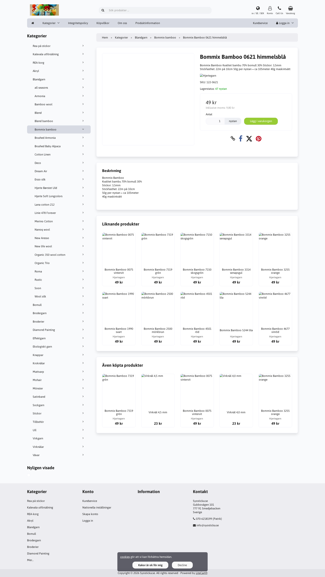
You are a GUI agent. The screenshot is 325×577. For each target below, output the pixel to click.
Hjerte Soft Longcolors (48, 196)
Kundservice (260, 23)
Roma (38, 271)
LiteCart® (201, 573)
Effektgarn (39, 338)
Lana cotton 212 (45, 204)
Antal (209, 114)
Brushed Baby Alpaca (48, 146)
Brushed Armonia (45, 137)
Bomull (37, 304)
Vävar (36, 455)
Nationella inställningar (96, 507)
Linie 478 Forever (45, 212)
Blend (38, 112)
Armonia (40, 96)
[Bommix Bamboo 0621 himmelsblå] (33, 476)
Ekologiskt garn (42, 346)
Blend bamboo (44, 121)
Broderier (38, 321)
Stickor (37, 413)
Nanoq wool (42, 229)
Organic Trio (42, 263)
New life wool (43, 246)
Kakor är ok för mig (150, 565)
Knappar (38, 355)
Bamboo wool (43, 104)
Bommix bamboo (45, 129)
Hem (105, 37)
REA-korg (38, 62)
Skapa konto (90, 514)
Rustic (38, 279)
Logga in (283, 23)
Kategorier (49, 23)
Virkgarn (38, 438)
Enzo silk (40, 179)
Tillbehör (38, 421)
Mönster (38, 388)
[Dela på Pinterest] (258, 138)
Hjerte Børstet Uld (46, 187)
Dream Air (41, 171)
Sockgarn (38, 405)
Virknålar (38, 446)
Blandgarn (39, 79)
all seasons (41, 87)
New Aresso (42, 238)
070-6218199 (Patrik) (209, 518)
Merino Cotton (44, 221)
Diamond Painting (44, 329)
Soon (38, 288)
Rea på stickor (41, 46)
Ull (34, 430)
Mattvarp (38, 371)
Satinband (39, 396)
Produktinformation (147, 23)
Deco (38, 162)
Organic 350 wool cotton (50, 254)
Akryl (36, 70)
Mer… (30, 560)
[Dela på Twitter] (249, 138)
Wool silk (40, 296)
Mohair (37, 380)
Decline (182, 565)
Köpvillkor (102, 23)
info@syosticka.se (208, 525)
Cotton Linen (42, 154)
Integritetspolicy (78, 23)
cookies (125, 556)
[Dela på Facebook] (240, 138)
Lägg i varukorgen (261, 121)
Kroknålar (39, 363)
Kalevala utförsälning (46, 54)
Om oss (122, 23)
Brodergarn (39, 313)
